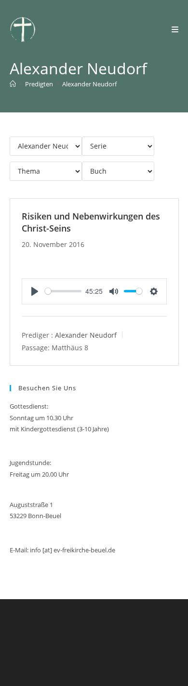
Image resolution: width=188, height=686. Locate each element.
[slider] (63, 291)
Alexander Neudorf (89, 84)
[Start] (13, 84)
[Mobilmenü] (175, 29)
